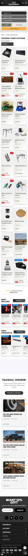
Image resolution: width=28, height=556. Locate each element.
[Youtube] (11, 518)
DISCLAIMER (6, 539)
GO (6, 25)
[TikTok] (21, 518)
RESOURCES (7, 524)
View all (19, 300)
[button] (25, 547)
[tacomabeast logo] (14, 3)
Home (2, 34)
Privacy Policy (4, 547)
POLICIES (5, 536)
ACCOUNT (6, 528)
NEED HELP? (7, 532)
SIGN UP (20, 510)
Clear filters (19, 25)
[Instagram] (16, 518)
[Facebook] (6, 518)
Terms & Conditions (13, 547)
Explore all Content (14, 393)
